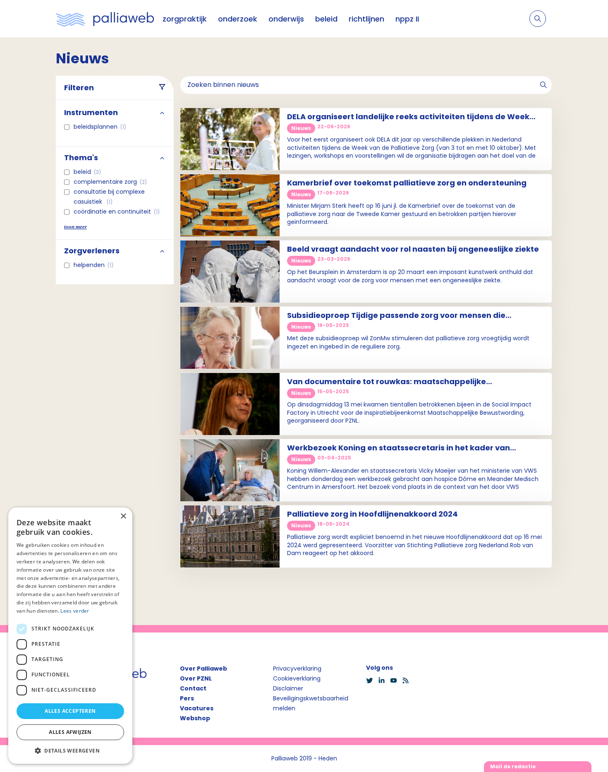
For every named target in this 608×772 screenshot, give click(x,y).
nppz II (407, 19)
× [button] (123, 516)
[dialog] (70, 635)
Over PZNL (196, 678)
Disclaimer (288, 688)
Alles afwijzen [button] (70, 732)
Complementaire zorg (110, 182)
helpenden (93, 265)
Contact (193, 688)
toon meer (75, 227)
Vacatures (196, 708)
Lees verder (74, 610)
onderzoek (237, 19)
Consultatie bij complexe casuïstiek (109, 197)
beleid (326, 19)
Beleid (87, 172)
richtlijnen (366, 19)
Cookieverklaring (297, 678)
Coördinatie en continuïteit (117, 211)
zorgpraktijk (185, 19)
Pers (187, 698)
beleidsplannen (100, 127)
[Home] (105, 18)
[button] (70, 750)
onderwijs (286, 19)
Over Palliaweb (203, 668)
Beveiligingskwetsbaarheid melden (310, 703)
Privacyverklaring (297, 668)
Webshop (195, 718)
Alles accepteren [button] (70, 710)
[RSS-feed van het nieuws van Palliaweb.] (408, 680)
